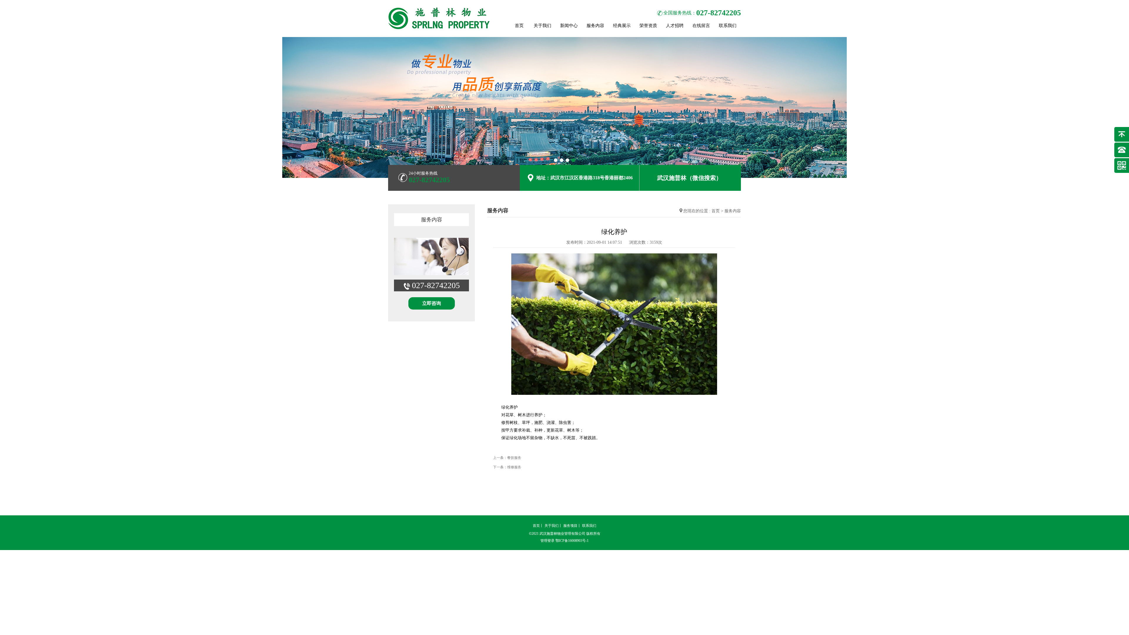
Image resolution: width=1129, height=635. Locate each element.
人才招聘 (675, 25)
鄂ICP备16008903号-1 (572, 541)
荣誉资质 (648, 25)
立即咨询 (431, 303)
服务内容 (595, 25)
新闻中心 (569, 25)
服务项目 (570, 526)
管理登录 (547, 541)
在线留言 (701, 25)
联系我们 (727, 25)
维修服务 (514, 467)
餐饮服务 (514, 458)
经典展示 (622, 25)
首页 (519, 25)
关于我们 (542, 25)
